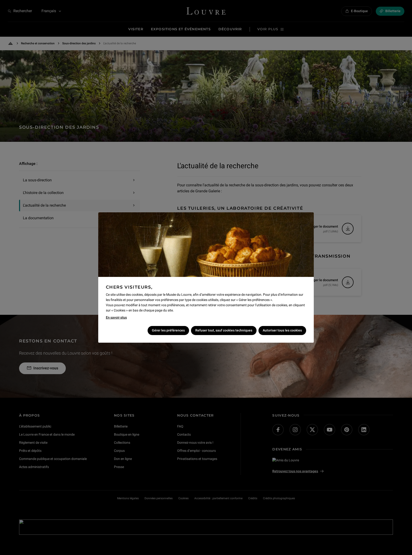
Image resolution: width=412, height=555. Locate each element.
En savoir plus (116, 317)
